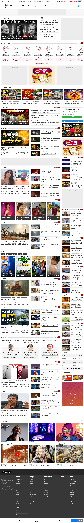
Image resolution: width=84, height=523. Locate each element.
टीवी (30, 503)
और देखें (58, 251)
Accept (74, 520)
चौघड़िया (71, 497)
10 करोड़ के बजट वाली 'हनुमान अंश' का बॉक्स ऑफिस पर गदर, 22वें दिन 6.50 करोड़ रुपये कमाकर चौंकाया (48, 36)
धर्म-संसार (41, 6)
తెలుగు (34, 1)
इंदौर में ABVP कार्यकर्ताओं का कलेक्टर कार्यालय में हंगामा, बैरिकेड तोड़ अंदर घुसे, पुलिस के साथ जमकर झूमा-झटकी (77, 327)
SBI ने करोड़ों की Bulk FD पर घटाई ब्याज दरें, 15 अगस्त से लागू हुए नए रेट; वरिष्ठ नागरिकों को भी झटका (77, 270)
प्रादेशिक (17, 492)
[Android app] (6, 472)
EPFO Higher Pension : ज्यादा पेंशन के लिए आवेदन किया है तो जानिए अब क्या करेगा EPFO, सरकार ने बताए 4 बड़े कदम (77, 277)
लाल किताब (72, 488)
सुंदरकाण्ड (72, 397)
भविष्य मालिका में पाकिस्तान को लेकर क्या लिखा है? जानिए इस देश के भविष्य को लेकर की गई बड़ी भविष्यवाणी (77, 248)
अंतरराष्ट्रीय (18, 488)
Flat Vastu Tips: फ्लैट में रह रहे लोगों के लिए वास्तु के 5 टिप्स (77, 312)
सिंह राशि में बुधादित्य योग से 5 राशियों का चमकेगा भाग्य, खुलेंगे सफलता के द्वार (14, 148)
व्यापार (65, 352)
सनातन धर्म (46, 483)
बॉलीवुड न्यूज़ (32, 479)
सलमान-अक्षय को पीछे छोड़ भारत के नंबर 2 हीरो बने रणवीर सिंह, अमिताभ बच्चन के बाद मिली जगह (50, 195)
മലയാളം (39, 1)
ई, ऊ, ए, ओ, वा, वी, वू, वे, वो (16, 59)
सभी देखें (56, 107)
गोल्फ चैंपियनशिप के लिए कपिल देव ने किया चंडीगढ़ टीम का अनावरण (15, 411)
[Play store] (79, 5)
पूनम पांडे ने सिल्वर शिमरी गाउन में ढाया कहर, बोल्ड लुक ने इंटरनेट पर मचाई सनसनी (50, 172)
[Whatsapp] (69, 2)
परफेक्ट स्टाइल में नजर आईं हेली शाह (54, 218)
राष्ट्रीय (17, 485)
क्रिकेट (46, 6)
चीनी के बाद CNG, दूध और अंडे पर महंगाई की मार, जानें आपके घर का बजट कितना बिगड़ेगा (15, 122)
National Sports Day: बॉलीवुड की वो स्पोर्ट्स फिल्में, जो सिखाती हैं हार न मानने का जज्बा (50, 187)
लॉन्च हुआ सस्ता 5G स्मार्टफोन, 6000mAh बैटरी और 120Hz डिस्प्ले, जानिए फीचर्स (13, 382)
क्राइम (17, 510)
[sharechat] (62, 2)
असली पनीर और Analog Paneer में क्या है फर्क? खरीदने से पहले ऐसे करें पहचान (50, 326)
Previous (2, 30)
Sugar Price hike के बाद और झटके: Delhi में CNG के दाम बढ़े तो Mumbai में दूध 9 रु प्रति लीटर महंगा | (31, 102)
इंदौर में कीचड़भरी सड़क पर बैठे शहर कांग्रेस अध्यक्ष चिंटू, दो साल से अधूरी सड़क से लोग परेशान (77, 347)
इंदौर (17, 490)
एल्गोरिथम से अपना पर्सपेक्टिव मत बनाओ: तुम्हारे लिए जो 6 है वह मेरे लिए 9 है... (30, 341)
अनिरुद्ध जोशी (30, 350)
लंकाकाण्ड (72, 400)
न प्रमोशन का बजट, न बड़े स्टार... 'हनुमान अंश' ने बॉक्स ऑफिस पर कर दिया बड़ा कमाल (14, 298)
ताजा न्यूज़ (66, 112)
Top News (6, 18)
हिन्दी (20, 1)
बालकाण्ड (72, 385)
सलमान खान (32, 499)
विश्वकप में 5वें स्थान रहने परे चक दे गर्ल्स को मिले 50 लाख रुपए (77, 233)
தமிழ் (28, 1)
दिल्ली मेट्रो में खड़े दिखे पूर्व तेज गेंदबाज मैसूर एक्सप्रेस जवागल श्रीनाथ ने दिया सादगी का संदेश (49, 415)
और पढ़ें (79, 43)
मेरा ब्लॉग (5, 337)
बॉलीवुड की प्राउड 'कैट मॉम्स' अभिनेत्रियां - (23, 218)
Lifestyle (8, 254)
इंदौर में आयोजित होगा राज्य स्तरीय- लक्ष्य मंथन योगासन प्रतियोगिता (50, 311)
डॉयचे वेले (5, 222)
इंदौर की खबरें (67, 323)
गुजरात (17, 499)
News (24, 254)
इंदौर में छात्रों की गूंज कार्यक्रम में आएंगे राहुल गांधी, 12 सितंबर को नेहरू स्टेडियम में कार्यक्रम (45, 116)
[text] (11, 94)
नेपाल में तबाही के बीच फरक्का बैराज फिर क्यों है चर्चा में (50, 225)
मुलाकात (31, 505)
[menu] (2, 6)
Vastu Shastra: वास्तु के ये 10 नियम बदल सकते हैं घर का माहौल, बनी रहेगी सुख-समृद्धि (77, 299)
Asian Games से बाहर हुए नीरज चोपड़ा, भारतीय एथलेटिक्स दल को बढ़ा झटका (76, 220)
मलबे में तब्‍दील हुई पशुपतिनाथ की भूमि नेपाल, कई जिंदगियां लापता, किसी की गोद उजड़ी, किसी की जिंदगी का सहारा (49, 22)
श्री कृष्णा (46, 485)
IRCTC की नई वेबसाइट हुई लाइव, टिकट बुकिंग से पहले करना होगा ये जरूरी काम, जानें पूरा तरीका (77, 284)
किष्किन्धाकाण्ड (72, 394)
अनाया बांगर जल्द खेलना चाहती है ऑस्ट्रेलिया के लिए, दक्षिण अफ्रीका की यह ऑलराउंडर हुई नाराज (50, 402)
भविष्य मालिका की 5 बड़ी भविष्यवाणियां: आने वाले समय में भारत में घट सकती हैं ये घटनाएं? (77, 255)
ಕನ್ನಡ (43, 1)
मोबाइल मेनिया (18, 516)
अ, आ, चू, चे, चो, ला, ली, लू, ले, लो (6, 59)
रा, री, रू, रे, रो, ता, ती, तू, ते (70, 59)
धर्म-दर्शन (45, 494)
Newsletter (73, 1)
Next (36, 30)
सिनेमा (3, 203)
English (23, 1)
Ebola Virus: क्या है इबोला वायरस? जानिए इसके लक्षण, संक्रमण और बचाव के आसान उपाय (50, 319)
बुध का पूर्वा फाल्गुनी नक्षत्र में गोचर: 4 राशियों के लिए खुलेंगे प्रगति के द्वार (49, 154)
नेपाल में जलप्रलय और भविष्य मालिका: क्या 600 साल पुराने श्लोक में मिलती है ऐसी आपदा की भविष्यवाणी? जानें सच (77, 242)
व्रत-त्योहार (46, 492)
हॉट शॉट (31, 481)
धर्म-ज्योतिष (78, 112)
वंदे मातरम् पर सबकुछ (32, 6)
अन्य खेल (66, 209)
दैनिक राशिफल (72, 479)
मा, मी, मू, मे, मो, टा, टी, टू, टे (49, 59)
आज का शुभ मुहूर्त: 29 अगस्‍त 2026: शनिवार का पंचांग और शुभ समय (76, 177)
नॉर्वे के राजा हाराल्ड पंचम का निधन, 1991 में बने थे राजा (10, 341)
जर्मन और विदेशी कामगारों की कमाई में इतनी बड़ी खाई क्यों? (49, 238)
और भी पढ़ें (55, 337)
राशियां (71, 485)
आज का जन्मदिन (73, 481)
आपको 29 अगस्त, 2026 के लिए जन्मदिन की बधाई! (77, 170)
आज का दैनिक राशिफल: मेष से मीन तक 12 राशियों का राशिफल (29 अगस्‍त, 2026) (76, 163)
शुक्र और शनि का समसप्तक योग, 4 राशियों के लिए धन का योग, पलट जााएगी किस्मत (76, 185)
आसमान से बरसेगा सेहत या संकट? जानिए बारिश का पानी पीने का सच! (14, 327)
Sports (3, 254)
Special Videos (7, 87)
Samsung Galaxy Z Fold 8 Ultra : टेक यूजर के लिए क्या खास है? (49, 365)
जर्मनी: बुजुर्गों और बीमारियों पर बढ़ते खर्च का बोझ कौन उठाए (49, 245)
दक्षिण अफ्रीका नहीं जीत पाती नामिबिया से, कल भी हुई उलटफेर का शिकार (50, 407)
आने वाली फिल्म (33, 494)
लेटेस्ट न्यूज (5, 107)
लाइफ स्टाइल (6, 307)
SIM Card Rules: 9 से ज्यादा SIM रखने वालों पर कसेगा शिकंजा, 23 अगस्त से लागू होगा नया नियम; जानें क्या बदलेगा (50, 379)
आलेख (31, 488)
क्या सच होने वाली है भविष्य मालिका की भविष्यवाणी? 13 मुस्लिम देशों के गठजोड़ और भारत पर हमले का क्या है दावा (76, 262)
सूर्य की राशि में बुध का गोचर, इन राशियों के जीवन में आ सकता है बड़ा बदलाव (50, 147)
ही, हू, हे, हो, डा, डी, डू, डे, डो (38, 59)
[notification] (81, 5)
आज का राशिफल (7, 43)
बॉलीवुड (23, 6)
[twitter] (60, 2)
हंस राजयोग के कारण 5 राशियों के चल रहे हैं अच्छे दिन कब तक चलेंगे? (50, 133)
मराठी (31, 1)
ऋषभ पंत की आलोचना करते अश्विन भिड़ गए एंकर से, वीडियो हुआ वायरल (50, 394)
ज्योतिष (52, 6)
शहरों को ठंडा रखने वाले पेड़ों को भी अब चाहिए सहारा (13, 241)
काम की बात (66, 266)
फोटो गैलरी (5, 200)
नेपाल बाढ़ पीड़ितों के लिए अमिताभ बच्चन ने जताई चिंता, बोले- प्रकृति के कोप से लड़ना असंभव (50, 179)
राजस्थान (17, 503)
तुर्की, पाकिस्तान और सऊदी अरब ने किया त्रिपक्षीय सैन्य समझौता (50, 332)
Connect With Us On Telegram (73, 121)
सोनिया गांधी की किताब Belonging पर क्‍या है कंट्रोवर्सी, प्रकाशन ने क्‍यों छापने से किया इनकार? (18, 37)
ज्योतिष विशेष (67, 373)
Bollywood (14, 254)
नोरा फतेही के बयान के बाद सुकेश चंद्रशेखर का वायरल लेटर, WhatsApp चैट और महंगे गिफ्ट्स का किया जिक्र (15, 187)
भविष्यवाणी (66, 238)
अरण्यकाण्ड (72, 391)
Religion (20, 254)
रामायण (45, 488)
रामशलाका (72, 494)
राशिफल (5, 128)
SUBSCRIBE (72, 116)
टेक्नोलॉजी (5, 362)
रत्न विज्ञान (71, 503)
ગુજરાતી (47, 1)
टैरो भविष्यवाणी (72, 492)
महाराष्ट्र (17, 501)
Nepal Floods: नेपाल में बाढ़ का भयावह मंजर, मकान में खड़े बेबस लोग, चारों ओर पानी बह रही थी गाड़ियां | (11, 102)
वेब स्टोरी (31, 483)
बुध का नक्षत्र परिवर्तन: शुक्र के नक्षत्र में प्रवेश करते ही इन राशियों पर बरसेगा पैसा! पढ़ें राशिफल (50, 140)
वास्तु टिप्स (66, 295)
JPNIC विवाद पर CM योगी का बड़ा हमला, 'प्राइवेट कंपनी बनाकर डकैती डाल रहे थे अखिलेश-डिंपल (44, 111)
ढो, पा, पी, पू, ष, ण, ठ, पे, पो (59, 59)
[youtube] (67, 2)
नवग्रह (71, 501)
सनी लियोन (32, 501)
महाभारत (46, 490)
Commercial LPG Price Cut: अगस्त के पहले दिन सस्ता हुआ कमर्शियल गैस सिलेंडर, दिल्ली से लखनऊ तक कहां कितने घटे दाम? (77, 290)
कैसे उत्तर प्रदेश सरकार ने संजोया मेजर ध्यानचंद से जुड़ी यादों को (76, 226)
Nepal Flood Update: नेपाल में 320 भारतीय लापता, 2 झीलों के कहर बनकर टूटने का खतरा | (53, 102)
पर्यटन (31, 490)
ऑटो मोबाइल (18, 508)
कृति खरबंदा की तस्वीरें (7, 217)
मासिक (42, 63)
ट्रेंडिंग (42, 18)
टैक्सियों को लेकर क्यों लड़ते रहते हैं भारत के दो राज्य (50, 232)
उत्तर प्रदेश (18, 481)
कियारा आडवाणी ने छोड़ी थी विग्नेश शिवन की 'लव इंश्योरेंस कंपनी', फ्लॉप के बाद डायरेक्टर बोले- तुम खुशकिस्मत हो (50, 291)
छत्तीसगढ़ (17, 497)
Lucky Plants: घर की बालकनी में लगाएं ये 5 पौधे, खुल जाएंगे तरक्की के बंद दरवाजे (77, 319)
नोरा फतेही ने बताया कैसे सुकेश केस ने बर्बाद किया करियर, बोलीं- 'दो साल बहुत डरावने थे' (49, 299)
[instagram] (64, 2)
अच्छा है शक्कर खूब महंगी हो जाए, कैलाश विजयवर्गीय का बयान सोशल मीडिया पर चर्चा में (77, 341)
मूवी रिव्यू (31, 485)
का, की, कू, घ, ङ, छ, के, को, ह (27, 59)
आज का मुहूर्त (72, 483)
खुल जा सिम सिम (33, 492)
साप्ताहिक (38, 63)
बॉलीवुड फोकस (32, 497)
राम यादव (11, 350)
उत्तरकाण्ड (72, 403)
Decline (80, 520)
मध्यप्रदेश (17, 494)
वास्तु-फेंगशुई (72, 490)
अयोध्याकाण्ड (72, 388)
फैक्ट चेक (17, 512)
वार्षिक (47, 63)
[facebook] (57, 2)
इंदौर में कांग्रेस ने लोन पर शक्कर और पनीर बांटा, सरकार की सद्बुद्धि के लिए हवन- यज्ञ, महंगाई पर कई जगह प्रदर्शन (76, 334)
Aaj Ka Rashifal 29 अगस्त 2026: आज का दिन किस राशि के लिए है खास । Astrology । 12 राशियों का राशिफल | (74, 102)
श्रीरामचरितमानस (60, 6)
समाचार (17, 6)
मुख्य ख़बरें (18, 483)
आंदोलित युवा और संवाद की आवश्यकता (50, 340)
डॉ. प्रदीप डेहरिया (50, 350)
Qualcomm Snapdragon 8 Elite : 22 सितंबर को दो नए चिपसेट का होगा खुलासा (49, 372)
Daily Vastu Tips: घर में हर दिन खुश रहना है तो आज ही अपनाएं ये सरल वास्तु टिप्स (77, 305)
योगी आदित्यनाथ (19, 479)
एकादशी (45, 479)
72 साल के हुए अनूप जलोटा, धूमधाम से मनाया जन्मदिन (39, 218)
